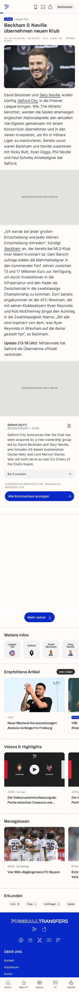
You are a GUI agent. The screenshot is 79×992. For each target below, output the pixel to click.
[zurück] (6, 7)
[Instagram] (30, 940)
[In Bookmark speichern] (43, 6)
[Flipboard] (58, 940)
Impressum (11, 967)
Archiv (8, 974)
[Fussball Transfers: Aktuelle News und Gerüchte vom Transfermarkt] (39, 921)
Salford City (28, 101)
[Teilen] (50, 6)
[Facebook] (21, 940)
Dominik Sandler (17, 38)
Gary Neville (50, 95)
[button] (65, 6)
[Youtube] (49, 940)
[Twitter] (39, 940)
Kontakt (9, 960)
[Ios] (44, 929)
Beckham (12, 248)
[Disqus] (39, 571)
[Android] (35, 929)
